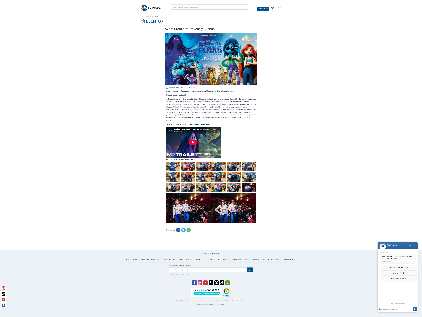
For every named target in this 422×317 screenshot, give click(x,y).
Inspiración (161, 259)
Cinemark (206, 124)
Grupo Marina (201, 304)
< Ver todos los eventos (149, 16)
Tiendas (136, 259)
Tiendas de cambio (148, 259)
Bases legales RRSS (275, 259)
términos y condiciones (182, 275)
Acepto (180, 275)
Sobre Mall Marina (186, 259)
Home (128, 259)
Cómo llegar (172, 259)
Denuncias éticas (213, 259)
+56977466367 (240, 301)
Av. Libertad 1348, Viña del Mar (223, 301)
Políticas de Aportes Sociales (255, 259)
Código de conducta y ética (232, 259)
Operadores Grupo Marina (216, 304)
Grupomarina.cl (290, 259)
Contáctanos (200, 259)
